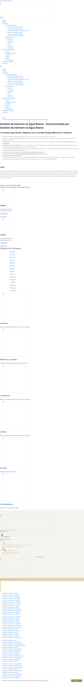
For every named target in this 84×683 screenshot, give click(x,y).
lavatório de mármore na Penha (10, 647)
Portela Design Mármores (6, 1)
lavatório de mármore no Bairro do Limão (13, 656)
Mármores (10, 42)
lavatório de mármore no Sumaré (11, 635)
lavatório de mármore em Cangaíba (11, 598)
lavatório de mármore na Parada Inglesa (13, 643)
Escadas (7, 58)
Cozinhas (4, 323)
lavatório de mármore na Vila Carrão (12, 603)
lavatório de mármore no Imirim (10, 629)
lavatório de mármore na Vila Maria (11, 609)
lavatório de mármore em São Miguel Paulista (14, 645)
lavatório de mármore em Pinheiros (11, 620)
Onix (9, 44)
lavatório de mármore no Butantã (11, 607)
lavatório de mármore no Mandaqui (11, 616)
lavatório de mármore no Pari (10, 632)
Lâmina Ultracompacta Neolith (15, 34)
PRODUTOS (5, 23)
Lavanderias (8, 54)
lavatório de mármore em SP (10, 640)
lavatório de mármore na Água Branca (12, 650)
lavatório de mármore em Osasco (11, 652)
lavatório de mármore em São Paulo (12, 612)
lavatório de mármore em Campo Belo (12, 676)
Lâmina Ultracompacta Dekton (15, 27)
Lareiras (7, 56)
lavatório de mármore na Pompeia (11, 677)
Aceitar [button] (76, 680)
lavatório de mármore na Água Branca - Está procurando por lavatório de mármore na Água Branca (26, 119)
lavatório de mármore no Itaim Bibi (11, 659)
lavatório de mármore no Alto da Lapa (12, 627)
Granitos (10, 39)
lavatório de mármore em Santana (11, 614)
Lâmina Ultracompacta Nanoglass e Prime (18, 30)
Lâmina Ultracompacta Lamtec (15, 28)
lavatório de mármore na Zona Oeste (12, 637)
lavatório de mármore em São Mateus (12, 674)
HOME (4, 20)
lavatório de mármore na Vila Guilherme (12, 667)
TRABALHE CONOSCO (8, 61)
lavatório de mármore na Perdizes (11, 595)
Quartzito (10, 46)
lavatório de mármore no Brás (10, 593)
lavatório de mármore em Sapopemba (12, 663)
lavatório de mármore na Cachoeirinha (12, 657)
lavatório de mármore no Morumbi (11, 634)
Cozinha (7, 51)
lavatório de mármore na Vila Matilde (12, 602)
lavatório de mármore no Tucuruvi (11, 605)
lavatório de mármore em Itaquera (11, 622)
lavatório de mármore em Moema (11, 596)
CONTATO (5, 63)
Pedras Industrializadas (11, 25)
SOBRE (4, 22)
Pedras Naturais (9, 37)
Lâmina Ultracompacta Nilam (15, 32)
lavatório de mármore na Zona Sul (11, 630)
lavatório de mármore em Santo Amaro (12, 670)
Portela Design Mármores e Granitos (15, 579)
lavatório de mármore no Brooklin (11, 669)
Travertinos (11, 47)
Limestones (11, 41)
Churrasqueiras (9, 60)
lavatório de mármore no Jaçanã (11, 618)
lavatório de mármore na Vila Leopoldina (13, 665)
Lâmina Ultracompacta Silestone (16, 35)
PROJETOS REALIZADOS (9, 49)
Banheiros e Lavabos (10, 53)
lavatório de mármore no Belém (10, 672)
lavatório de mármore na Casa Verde (12, 625)
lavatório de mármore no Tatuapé (11, 600)
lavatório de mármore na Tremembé (11, 642)
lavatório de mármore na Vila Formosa (12, 610)
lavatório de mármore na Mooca (11, 661)
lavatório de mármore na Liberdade (11, 654)
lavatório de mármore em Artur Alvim (12, 649)
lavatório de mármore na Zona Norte (12, 623)
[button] (39, 17)
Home (4, 118)
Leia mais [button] (46, 680)
